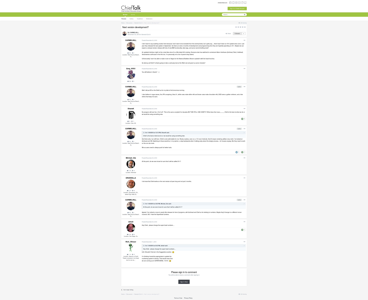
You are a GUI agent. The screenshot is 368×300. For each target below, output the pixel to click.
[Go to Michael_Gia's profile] (131, 164)
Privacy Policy (188, 298)
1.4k (129, 170)
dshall (130, 221)
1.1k (129, 254)
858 (130, 81)
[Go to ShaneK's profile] (131, 114)
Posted (149, 40)
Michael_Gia (131, 158)
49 (134, 190)
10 (134, 254)
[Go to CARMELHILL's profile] (124, 33)
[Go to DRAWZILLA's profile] (131, 184)
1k (129, 121)
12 (134, 170)
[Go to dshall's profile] (131, 228)
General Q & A (146, 34)
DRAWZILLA (131, 178)
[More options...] (244, 40)
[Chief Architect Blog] (245, 2)
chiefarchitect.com (222, 2)
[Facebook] (230, 2)
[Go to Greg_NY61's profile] (131, 74)
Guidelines (140, 19)
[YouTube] (233, 2)
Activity (133, 14)
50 (134, 234)
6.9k (129, 234)
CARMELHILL (134, 32)
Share (229, 33)
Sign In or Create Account (237, 8)
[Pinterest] (239, 2)
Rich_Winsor (131, 241)
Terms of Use (178, 298)
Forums (124, 19)
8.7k (129, 190)
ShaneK (131, 108)
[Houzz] (242, 2)
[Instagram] (236, 2)
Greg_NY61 (131, 68)
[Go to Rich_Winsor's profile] (131, 248)
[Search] (245, 14)
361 (130, 53)
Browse (125, 14)
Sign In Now (184, 282)
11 (133, 121)
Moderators (149, 19)
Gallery (131, 19)
